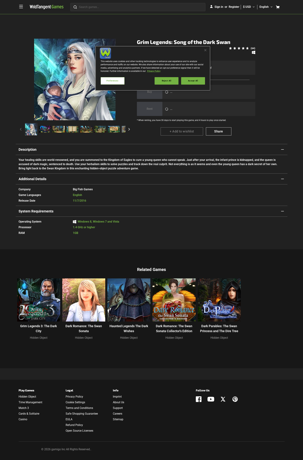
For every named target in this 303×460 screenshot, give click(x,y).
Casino (23, 419)
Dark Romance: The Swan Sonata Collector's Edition (174, 328)
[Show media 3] (59, 129)
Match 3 (24, 408)
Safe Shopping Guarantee (82, 413)
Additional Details (32, 179)
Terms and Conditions (79, 408)
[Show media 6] (100, 129)
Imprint (117, 396)
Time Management (30, 402)
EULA (69, 419)
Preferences (112, 80)
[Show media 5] (86, 129)
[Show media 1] (31, 129)
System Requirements (36, 211)
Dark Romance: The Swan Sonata (83, 328)
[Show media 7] (114, 129)
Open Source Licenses (79, 430)
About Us (118, 402)
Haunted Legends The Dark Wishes (128, 328)
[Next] (129, 129)
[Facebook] (198, 399)
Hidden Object (38, 337)
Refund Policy (74, 425)
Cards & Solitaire (29, 413)
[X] (223, 399)
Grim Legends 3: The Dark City (38, 328)
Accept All (193, 80)
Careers (117, 413)
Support (118, 408)
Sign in (219, 7)
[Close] (205, 50)
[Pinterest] (235, 399)
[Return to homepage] (46, 7)
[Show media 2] (45, 129)
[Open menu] (21, 6)
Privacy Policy (74, 396)
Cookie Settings (75, 402)
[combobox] (137, 7)
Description (27, 149)
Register (234, 7)
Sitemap (118, 419)
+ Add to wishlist (182, 131)
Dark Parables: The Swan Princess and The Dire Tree (219, 328)
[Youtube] (210, 399)
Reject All (166, 80)
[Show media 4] (72, 129)
